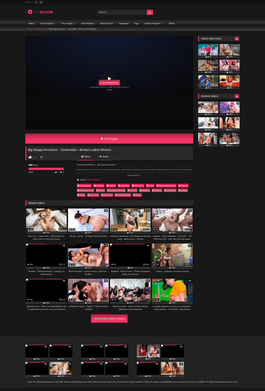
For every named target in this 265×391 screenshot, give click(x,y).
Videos (31, 23)
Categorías (123, 23)
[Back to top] (256, 382)
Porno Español (46, 23)
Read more (133, 175)
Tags (136, 23)
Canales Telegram (152, 23)
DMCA (172, 23)
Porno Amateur (87, 23)
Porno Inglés (67, 23)
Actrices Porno (106, 23)
